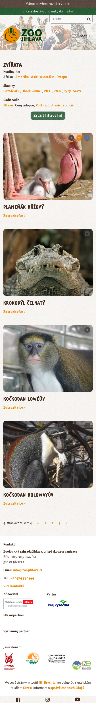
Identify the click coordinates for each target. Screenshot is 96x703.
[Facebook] (18, 699)
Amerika (22, 77)
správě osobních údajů (67, 688)
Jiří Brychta (47, 682)
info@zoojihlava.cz (28, 570)
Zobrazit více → (14, 216)
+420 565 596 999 (22, 578)
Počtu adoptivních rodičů (54, 105)
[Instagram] (47, 699)
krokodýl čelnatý (24, 303)
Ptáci (57, 91)
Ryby (67, 91)
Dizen (27, 688)
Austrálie (47, 77)
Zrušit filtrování (48, 116)
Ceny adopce (24, 105)
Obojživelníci (32, 91)
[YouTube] (77, 699)
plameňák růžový (23, 207)
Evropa (61, 77)
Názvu (8, 105)
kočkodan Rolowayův (28, 494)
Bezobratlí (11, 91)
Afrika (8, 77)
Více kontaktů (13, 586)
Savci (77, 91)
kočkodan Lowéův (24, 398)
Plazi (47, 91)
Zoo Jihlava (22, 35)
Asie (34, 77)
